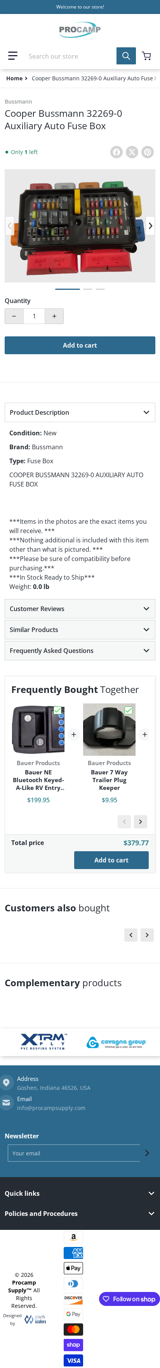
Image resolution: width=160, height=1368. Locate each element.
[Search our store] (126, 55)
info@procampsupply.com (51, 1108)
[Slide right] (150, 226)
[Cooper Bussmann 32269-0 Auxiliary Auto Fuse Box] (67, 289)
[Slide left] (9, 226)
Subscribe (147, 1153)
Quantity (18, 300)
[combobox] (80, 55)
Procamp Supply (22, 1286)
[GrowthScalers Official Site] (33, 1319)
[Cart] (147, 56)
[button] (13, 56)
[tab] (80, 412)
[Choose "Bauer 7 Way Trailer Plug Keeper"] (128, 710)
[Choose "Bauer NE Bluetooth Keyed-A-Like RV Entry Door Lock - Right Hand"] (57, 710)
